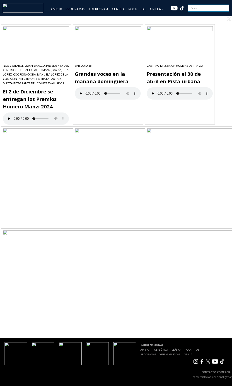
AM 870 (56, 9)
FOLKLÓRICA (98, 9)
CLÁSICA (118, 9)
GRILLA (188, 354)
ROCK (132, 9)
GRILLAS (156, 9)
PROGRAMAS (75, 9)
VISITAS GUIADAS (170, 354)
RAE (143, 9)
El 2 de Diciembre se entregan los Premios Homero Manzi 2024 (30, 99)
